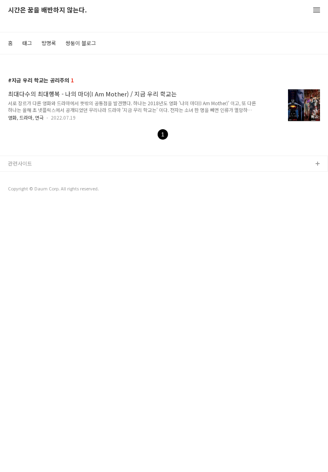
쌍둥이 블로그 (81, 43)
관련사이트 (20, 163)
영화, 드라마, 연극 (26, 117)
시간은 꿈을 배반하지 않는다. (47, 10)
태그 (27, 43)
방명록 (49, 43)
